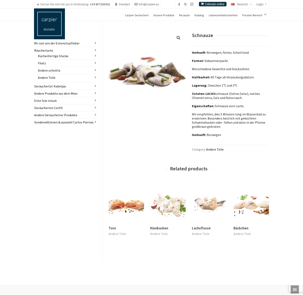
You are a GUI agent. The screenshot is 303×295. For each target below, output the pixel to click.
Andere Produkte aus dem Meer (56, 93)
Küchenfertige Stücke (53, 56)
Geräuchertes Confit (48, 108)
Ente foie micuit (45, 101)
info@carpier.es (149, 4)
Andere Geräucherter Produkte (55, 115)
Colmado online (214, 4)
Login (259, 4)
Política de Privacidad (155, 285)
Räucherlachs (43, 50)
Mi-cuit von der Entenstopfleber (57, 43)
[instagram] (192, 4)
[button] (178, 38)
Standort (124, 4)
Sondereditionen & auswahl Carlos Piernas (64, 122)
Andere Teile (215, 149)
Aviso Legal (138, 285)
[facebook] (180, 4)
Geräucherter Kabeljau (50, 86)
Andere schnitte (49, 70)
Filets (42, 63)
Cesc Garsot (125, 285)
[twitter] (186, 4)
